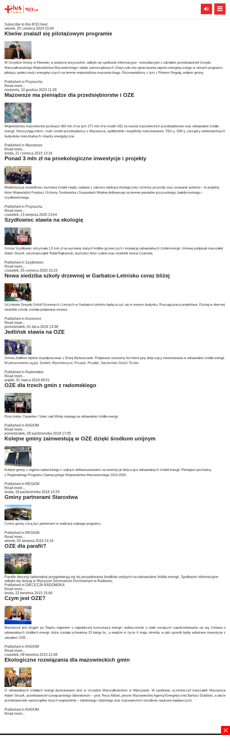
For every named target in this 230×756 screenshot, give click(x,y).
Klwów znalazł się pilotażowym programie (58, 33)
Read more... (14, 86)
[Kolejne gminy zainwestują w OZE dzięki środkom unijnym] (17, 465)
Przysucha (33, 82)
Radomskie (34, 372)
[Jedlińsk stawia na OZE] (17, 353)
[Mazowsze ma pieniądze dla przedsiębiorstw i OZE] (17, 121)
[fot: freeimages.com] (17, 573)
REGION (32, 484)
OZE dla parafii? (25, 546)
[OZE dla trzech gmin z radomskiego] (17, 412)
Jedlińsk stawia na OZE (34, 332)
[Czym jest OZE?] (17, 623)
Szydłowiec (34, 262)
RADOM (32, 425)
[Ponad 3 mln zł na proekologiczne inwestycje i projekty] (17, 183)
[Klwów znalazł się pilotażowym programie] (17, 58)
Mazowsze (33, 145)
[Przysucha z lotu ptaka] (17, 519)
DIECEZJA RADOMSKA (45, 585)
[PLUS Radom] (21, 9)
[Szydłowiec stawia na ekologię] (17, 244)
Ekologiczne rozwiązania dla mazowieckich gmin (67, 660)
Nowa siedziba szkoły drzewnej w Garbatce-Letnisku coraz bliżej (87, 276)
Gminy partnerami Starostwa (41, 497)
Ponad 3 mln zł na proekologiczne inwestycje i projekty (75, 158)
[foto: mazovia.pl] (17, 686)
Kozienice (33, 319)
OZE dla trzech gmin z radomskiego (50, 385)
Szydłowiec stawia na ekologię (43, 220)
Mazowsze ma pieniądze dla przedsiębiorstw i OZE (69, 95)
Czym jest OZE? (25, 598)
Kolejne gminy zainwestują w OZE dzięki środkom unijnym (79, 438)
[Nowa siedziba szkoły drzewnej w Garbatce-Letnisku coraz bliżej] (17, 300)
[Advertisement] (115, 745)
